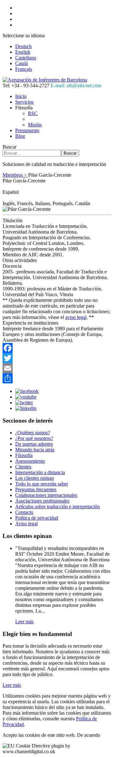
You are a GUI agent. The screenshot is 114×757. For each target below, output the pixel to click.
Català (21, 63)
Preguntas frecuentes (35, 489)
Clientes (23, 466)
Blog (20, 136)
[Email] (57, 368)
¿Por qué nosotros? (34, 438)
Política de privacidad (36, 518)
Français (23, 69)
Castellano (25, 57)
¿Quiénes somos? (32, 432)
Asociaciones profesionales (42, 501)
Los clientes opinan (34, 478)
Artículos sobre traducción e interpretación (57, 506)
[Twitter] (57, 358)
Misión (35, 124)
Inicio (21, 96)
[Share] (57, 378)
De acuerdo (88, 735)
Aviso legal (26, 523)
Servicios (24, 102)
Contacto (24, 512)
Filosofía (24, 455)
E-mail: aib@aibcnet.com (76, 85)
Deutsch (23, 46)
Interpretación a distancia (40, 472)
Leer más (24, 621)
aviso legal (75, 317)
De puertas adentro (34, 444)
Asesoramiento (30, 461)
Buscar (9, 147)
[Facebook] (57, 348)
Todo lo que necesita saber (41, 483)
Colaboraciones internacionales (46, 495)
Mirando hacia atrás (34, 449)
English (22, 52)
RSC (33, 113)
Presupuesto (27, 130)
